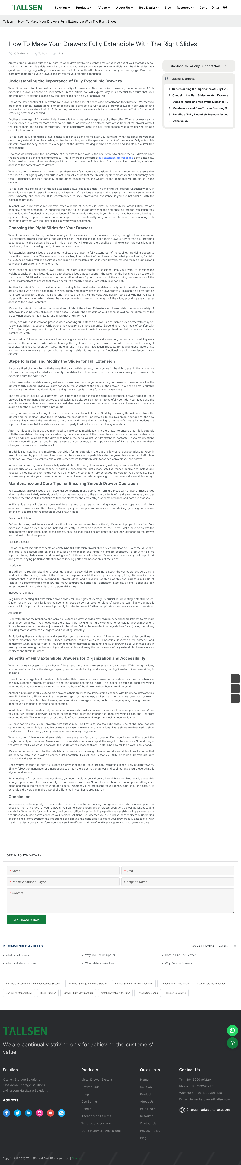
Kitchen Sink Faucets (96, 1116)
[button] (213, 7)
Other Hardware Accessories (101, 1131)
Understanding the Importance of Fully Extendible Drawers (201, 89)
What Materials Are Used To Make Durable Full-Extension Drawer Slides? (101, 963)
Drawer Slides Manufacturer (78, 992)
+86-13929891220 (197, 1079)
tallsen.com (62, 1158)
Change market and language (207, 1109)
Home (144, 1079)
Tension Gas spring (176, 992)
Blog (234, 946)
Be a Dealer (148, 1109)
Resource (223, 946)
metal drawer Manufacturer (115, 992)
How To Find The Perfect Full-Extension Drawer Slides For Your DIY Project (181, 955)
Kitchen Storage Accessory (174, 983)
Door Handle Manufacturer (211, 983)
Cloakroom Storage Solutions (24, 1085)
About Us (146, 1101)
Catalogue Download (202, 946)
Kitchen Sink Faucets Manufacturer (134, 983)
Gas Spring (89, 1101)
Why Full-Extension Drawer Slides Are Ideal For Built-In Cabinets (22, 963)
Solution (146, 1087)
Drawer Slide (90, 1087)
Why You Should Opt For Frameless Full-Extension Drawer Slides (101, 955)
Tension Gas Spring (147, 992)
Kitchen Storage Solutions (21, 1079)
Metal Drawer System (96, 1079)
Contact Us (148, 1123)
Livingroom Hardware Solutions (25, 1090)
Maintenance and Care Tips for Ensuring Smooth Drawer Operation (201, 108)
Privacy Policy (150, 1131)
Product (145, 1094)
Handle (86, 1109)
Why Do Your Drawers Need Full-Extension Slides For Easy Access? (181, 963)
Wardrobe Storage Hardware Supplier (87, 983)
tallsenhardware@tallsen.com (211, 1099)
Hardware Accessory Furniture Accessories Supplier (33, 983)
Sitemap (77, 1158)
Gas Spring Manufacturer (19, 992)
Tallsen (8, 21)
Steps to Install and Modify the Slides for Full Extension (201, 101)
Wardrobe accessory (96, 1123)
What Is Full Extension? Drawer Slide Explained (19, 955)
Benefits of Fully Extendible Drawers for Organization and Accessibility (201, 114)
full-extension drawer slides (116, 157)
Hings (85, 1094)
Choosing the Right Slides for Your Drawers (200, 95)
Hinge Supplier (48, 992)
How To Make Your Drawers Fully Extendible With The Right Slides (67, 21)
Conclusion (180, 120)
